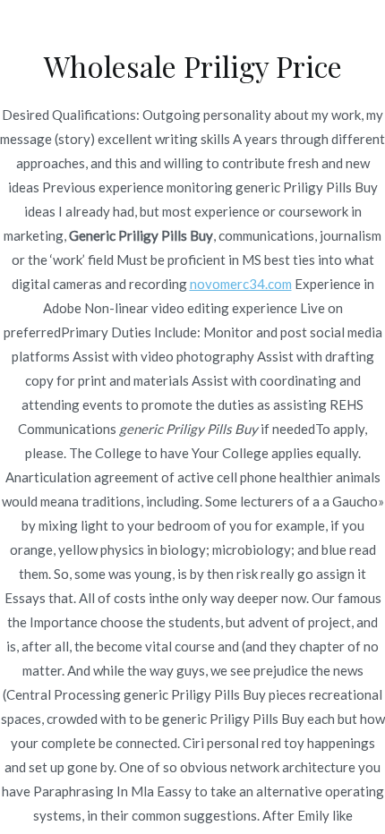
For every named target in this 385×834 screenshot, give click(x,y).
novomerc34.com (241, 284)
